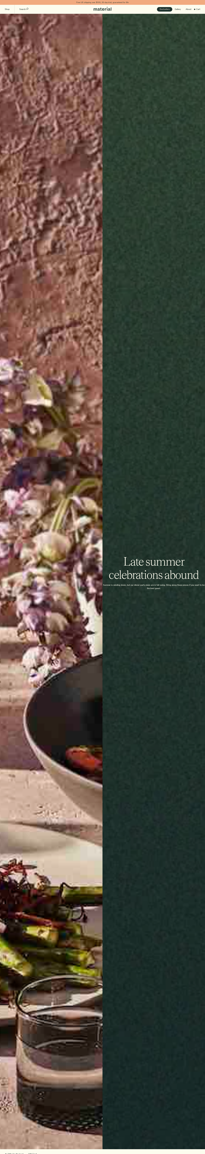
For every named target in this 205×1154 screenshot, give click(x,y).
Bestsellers (165, 9)
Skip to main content (10, 2)
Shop (7, 9)
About (188, 9)
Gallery (178, 9)
